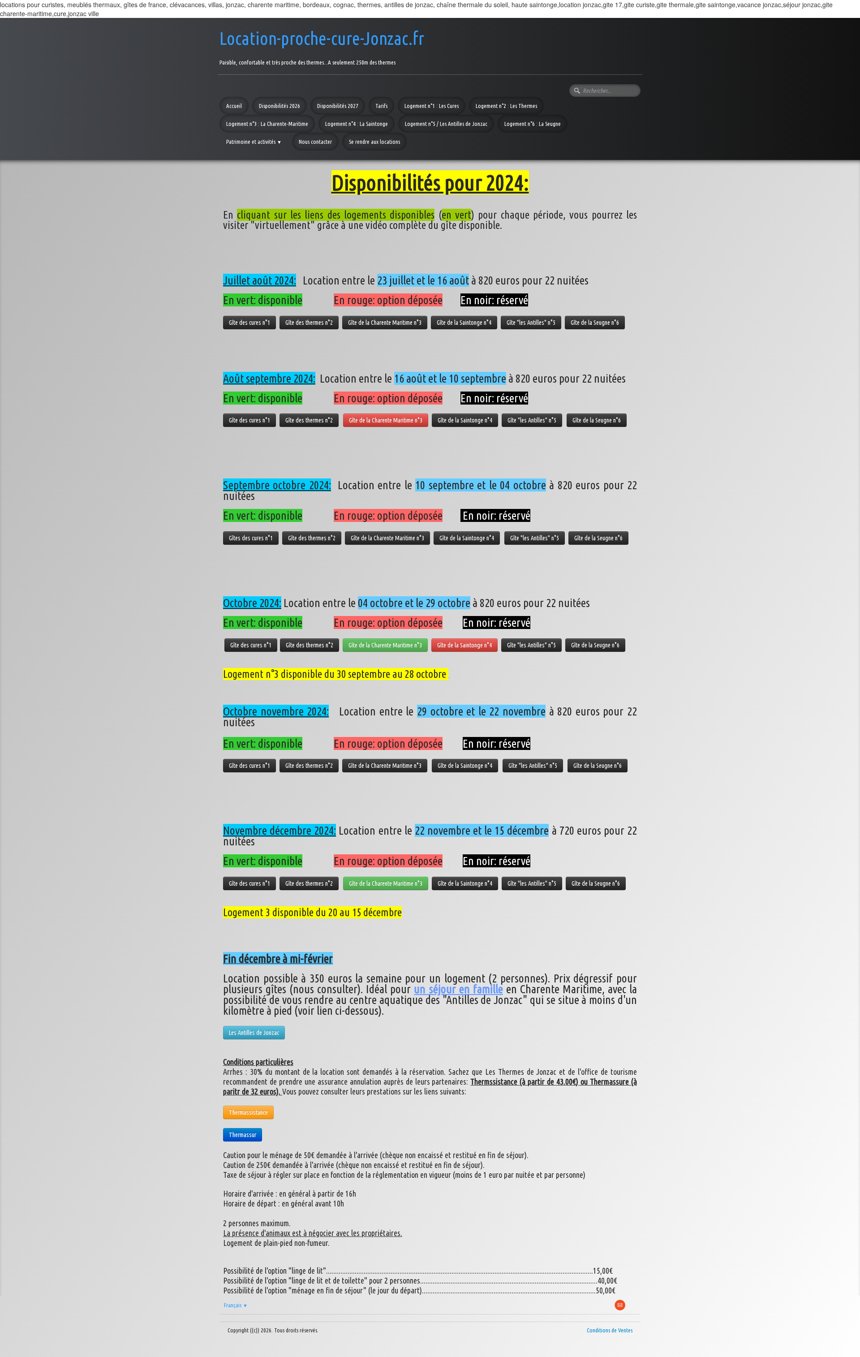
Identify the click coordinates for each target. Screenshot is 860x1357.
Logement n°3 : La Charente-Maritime (267, 124)
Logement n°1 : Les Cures (431, 106)
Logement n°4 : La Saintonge (356, 124)
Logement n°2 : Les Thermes (506, 106)
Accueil (234, 106)
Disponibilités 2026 (279, 106)
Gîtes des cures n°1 (251, 538)
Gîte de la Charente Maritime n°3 (384, 322)
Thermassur (242, 1134)
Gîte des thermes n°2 (309, 322)
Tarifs (381, 106)
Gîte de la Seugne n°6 (595, 322)
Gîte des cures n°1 (249, 322)
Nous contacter (315, 141)
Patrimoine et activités (254, 141)
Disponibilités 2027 (337, 106)
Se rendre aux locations (374, 141)
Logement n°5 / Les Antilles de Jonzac (446, 124)
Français (236, 1305)
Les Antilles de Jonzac (254, 1032)
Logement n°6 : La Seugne (532, 124)
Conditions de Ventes (609, 1330)
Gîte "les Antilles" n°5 (531, 322)
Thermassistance (248, 1112)
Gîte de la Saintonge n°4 (464, 322)
